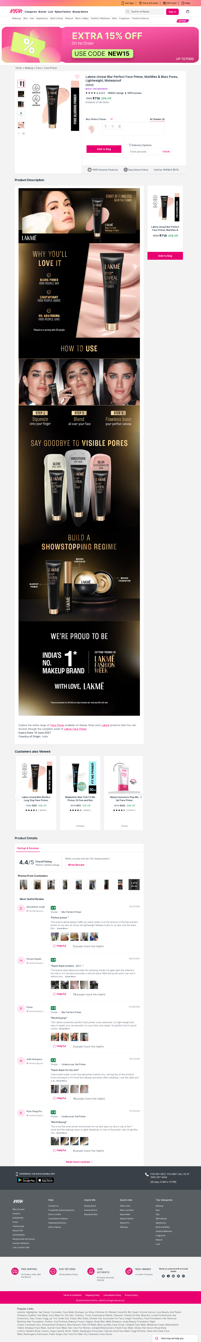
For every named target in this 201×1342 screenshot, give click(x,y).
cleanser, (118, 1315)
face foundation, (153, 1318)
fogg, (46, 1318)
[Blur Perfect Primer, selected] (105, 127)
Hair (158, 1214)
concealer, (56, 1312)
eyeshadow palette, (102, 1315)
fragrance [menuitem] (124, 18)
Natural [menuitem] (69, 18)
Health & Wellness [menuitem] (100, 18)
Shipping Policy (92, 1295)
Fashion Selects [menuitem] (140, 18)
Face (38, 68)
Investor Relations (21, 1243)
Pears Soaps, (56, 1334)
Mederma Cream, (156, 1324)
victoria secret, (147, 1312)
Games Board (90, 1210)
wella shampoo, (114, 1321)
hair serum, (44, 1312)
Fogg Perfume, (138, 1331)
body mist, (99, 1321)
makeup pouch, (76, 1321)
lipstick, (21, 1312)
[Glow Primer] (112, 127)
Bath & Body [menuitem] (56, 18)
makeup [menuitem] (16, 18)
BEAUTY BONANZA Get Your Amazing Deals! (37, 3)
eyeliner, (32, 1315)
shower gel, (96, 1318)
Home (19, 68)
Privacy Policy (131, 1295)
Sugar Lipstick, (57, 1331)
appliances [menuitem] (42, 18)
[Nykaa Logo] (16, 11)
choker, (49, 1321)
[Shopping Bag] (188, 12)
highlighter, (32, 1312)
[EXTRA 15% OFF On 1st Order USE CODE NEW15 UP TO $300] (100, 45)
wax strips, (83, 1318)
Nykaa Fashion (63, 11)
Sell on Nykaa (54, 1227)
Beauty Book (90, 1206)
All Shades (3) (157, 119)
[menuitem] (182, 21)
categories (30, 11)
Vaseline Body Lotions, (37, 1331)
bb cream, (133, 1312)
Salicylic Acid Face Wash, (117, 1331)
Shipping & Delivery (57, 1223)
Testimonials (18, 1226)
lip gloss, (90, 1312)
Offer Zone (125, 1206)
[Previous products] (17, 797)
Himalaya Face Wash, (36, 1327)
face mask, (69, 1312)
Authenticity (18, 1218)
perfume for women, (106, 1312)
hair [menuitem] (32, 18)
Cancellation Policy (112, 1295)
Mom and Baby (163, 1227)
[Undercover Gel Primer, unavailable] (119, 127)
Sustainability (19, 1235)
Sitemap (124, 1227)
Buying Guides (91, 1214)
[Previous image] (18, 134)
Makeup (29, 68)
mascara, (145, 1315)
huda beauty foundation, (136, 1321)
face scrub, (118, 1324)
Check (166, 151)
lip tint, (53, 1318)
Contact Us (53, 1206)
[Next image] (23, 134)
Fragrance (160, 1235)
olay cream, (36, 1318)
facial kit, (122, 1312)
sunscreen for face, (113, 1318)
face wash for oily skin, (61, 1315)
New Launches (127, 1210)
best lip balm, (105, 1324)
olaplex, (89, 1321)
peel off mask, (89, 1324)
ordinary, (79, 1315)
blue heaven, (74, 1324)
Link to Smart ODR (21, 1247)
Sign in (172, 11)
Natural (159, 1240)
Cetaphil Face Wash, (136, 1324)
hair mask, (43, 1315)
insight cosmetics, (134, 1318)
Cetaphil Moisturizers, (103, 1327)
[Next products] (141, 797)
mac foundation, (35, 1321)
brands (42, 11)
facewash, (30, 1324)
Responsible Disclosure (24, 1239)
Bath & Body (161, 1218)
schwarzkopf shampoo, (54, 1324)
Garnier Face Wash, (57, 1327)
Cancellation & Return (58, 1218)
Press (15, 1222)
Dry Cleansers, (91, 1334)
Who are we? (18, 1209)
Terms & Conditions (72, 1295)
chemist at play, (132, 1315)
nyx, (39, 1324)
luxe (50, 11)
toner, (88, 1315)
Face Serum (106, 1334)
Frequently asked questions (61, 1210)
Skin (158, 1210)
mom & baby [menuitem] (82, 18)
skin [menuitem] (25, 18)
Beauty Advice (80, 11)
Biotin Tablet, (72, 1331)
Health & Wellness (164, 1231)
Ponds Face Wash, (124, 1327)
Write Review (76, 864)
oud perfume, (61, 1321)
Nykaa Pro (125, 1223)
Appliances (161, 1223)
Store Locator (54, 1214)
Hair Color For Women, (79, 1327)
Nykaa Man (125, 1214)
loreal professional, (161, 1315)
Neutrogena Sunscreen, (36, 1334)
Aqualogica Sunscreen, (92, 1331)
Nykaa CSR (18, 1230)
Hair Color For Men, (73, 1334)
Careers (16, 1213)
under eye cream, (67, 1318)
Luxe (158, 1244)
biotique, (79, 1312)
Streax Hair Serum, (144, 1327)
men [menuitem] (114, 18)
